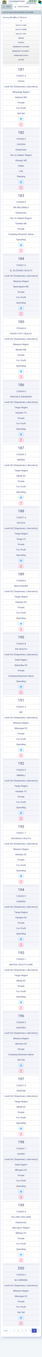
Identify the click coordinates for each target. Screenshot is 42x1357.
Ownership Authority (20, 51)
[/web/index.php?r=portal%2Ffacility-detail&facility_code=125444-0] (21, 245)
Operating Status (21, 55)
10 (34, 1331)
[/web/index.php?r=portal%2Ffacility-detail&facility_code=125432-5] (21, 813)
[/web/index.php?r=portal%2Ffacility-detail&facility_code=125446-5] (21, 182)
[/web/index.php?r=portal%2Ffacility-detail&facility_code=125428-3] (21, 1065)
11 (39, 1331)
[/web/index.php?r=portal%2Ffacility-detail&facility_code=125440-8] (21, 371)
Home (8, 7)
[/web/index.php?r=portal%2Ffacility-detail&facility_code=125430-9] (21, 939)
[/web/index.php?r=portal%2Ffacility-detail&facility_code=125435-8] (21, 687)
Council (21, 42)
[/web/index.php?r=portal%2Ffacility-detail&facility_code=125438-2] (21, 497)
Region (21, 38)
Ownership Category (21, 47)
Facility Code (21, 25)
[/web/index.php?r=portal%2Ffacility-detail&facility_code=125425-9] (21, 1254)
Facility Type (21, 34)
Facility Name (21, 29)
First (5, 1331)
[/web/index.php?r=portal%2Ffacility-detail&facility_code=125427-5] (21, 1128)
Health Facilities (23, 7)
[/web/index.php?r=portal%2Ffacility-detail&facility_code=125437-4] (21, 560)
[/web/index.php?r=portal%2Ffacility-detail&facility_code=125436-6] (21, 623)
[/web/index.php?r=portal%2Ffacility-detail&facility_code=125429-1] (21, 1002)
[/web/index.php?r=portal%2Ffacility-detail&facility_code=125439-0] (21, 434)
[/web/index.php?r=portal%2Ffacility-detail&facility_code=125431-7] (21, 876)
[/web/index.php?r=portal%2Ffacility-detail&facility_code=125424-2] (21, 1318)
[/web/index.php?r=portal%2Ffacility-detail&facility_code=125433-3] (21, 750)
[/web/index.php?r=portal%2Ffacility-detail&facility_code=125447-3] (21, 119)
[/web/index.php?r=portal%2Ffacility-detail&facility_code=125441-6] (21, 308)
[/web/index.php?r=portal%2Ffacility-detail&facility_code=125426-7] (21, 1191)
